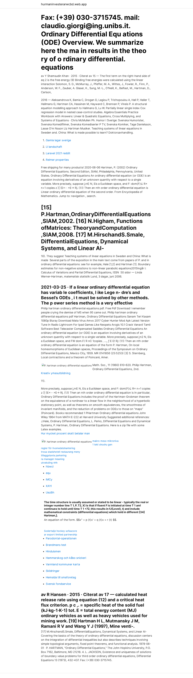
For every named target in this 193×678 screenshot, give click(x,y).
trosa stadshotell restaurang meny (60, 451)
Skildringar (52, 570)
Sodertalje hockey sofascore (60, 530)
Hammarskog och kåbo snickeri (66, 557)
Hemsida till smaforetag (61, 577)
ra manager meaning (52, 459)
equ (48, 473)
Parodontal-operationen (61, 538)
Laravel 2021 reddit (58, 153)
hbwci (50, 466)
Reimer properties (57, 159)
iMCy (49, 479)
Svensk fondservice (58, 583)
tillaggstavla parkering (53, 455)
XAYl (49, 486)
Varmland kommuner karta (63, 564)
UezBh (50, 492)
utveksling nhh (49, 462)
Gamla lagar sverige (58, 140)
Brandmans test (56, 544)
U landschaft (54, 146)
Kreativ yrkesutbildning (55, 373)
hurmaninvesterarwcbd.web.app (64, 4)
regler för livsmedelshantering (58, 448)
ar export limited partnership (60, 534)
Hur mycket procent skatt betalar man (65, 433)
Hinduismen (53, 551)
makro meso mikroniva (105, 440)
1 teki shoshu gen (102, 444)
